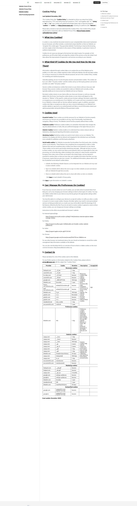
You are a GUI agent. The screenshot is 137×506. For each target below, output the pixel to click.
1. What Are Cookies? (105, 13)
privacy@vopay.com (48, 262)
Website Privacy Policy (25, 9)
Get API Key (105, 2)
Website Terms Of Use (25, 6)
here (50, 177)
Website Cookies (23, 12)
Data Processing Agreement (26, 14)
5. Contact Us (103, 27)
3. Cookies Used (104, 20)
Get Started (96, 2)
